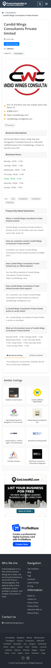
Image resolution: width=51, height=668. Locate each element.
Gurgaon (32, 644)
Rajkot (20, 653)
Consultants (10, 12)
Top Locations (33, 569)
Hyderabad (42, 644)
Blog (29, 572)
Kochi (27, 647)
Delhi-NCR (40, 641)
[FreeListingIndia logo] (15, 4)
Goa (25, 644)
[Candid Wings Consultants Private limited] (25, 79)
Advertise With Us (34, 609)
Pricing (30, 586)
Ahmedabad (9, 638)
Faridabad (7, 644)
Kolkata (34, 647)
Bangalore (20, 638)
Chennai (20, 641)
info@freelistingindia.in (14, 623)
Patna (7, 653)
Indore (5, 647)
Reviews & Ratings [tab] (15, 355)
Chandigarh (10, 641)
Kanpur (20, 647)
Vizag (43, 653)
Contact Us (31, 599)
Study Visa (9, 202)
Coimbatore (29, 641)
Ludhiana (8, 650)
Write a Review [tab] (37, 355)
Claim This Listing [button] (11, 44)
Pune (13, 653)
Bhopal (29, 638)
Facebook (10, 125)
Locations (31, 579)
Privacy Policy (32, 606)
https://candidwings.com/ (18, 115)
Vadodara (35, 653)
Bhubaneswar (39, 638)
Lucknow (43, 647)
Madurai (17, 650)
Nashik (42, 650)
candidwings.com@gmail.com (19, 119)
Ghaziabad (17, 644)
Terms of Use (32, 602)
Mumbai (26, 650)
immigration (23, 199)
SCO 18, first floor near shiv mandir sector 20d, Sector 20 (27, 106)
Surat (27, 653)
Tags (29, 576)
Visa (13, 199)
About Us (31, 596)
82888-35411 (13, 111)
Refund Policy (33, 613)
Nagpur (34, 650)
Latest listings (33, 582)
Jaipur (13, 647)
